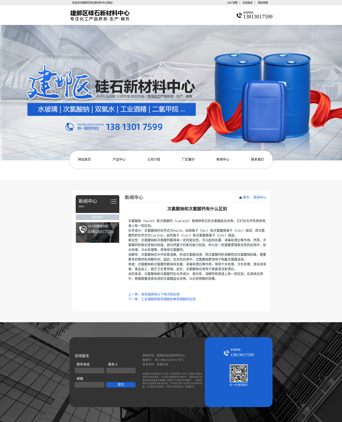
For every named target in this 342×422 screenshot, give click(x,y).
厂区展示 (188, 159)
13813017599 (242, 354)
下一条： (162, 299)
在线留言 (248, 2)
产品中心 (119, 159)
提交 (121, 384)
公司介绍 (153, 159)
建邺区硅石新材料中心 (171, 355)
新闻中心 (222, 159)
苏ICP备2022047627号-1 (169, 359)
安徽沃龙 (162, 364)
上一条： (154, 294)
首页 (245, 197)
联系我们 (257, 159)
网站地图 (263, 2)
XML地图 (232, 2)
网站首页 (84, 159)
